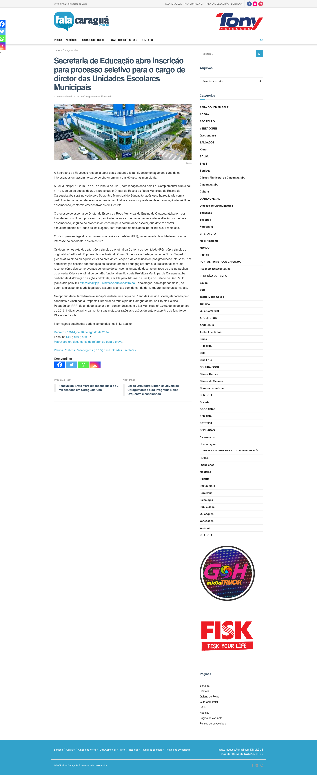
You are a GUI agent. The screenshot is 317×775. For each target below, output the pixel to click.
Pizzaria (204, 479)
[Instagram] (95, 365)
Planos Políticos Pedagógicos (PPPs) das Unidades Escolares (95, 350)
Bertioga (205, 170)
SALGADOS (207, 142)
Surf (202, 290)
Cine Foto (206, 360)
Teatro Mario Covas (212, 297)
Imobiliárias (207, 465)
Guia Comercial (93, 40)
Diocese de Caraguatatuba (216, 205)
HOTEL (204, 458)
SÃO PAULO (207, 121)
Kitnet (203, 149)
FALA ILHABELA (173, 3)
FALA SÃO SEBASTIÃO (217, 3)
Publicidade (207, 507)
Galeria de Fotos (123, 40)
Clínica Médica (209, 374)
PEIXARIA (206, 346)
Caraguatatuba (70, 50)
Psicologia (206, 500)
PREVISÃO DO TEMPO (213, 276)
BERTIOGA (236, 3)
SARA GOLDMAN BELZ (214, 107)
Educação (106, 96)
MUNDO (204, 247)
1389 (77, 337)
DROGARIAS (207, 409)
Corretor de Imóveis (212, 388)
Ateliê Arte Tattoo (211, 332)
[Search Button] (259, 53)
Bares (203, 339)
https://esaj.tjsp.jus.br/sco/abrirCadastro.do (107, 283)
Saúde (204, 283)
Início (58, 40)
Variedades (207, 521)
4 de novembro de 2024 (66, 96)
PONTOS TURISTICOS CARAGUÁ (220, 261)
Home (57, 50)
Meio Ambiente (209, 240)
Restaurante (207, 486)
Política (204, 254)
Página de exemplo (211, 718)
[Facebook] (59, 365)
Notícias (72, 40)
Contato (147, 40)
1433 (69, 337)
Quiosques (207, 514)
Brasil (203, 163)
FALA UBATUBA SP (193, 3)
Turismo (205, 304)
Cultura (204, 191)
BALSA (204, 156)
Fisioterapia (207, 437)
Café (202, 353)
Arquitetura (207, 325)
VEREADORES (208, 128)
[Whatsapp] (83, 365)
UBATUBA (206, 535)
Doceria (204, 402)
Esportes (205, 219)
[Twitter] (71, 365)
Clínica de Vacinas (211, 381)
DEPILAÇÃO (207, 430)
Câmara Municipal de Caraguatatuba (222, 177)
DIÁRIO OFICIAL (210, 198)
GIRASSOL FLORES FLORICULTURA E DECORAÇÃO (231, 450)
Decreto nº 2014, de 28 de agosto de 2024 (81, 332)
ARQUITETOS (208, 318)
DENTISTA (206, 395)
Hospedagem (208, 444)
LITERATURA (208, 233)
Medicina (205, 472)
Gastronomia (208, 135)
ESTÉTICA (206, 423)
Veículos (205, 528)
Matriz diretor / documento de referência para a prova (88, 341)
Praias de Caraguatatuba (215, 269)
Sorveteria (206, 493)
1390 (85, 337)
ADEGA (204, 114)
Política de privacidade (213, 723)
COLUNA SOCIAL (210, 367)
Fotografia (206, 226)
